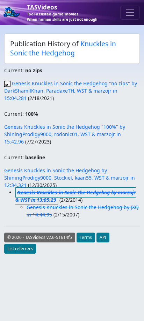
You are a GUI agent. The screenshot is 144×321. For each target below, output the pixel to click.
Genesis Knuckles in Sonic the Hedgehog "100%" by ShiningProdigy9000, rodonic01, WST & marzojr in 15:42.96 (64, 134)
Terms (86, 237)
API (103, 237)
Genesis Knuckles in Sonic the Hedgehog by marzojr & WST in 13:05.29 (75, 196)
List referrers (20, 249)
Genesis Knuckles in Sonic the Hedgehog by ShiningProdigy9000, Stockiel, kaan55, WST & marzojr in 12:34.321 (69, 177)
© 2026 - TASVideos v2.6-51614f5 (39, 237)
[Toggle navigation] (130, 13)
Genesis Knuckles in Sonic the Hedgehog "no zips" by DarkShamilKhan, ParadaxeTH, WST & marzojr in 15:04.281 (70, 90)
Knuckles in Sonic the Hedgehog (63, 48)
